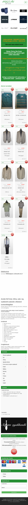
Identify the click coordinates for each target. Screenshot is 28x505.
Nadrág (3, 235)
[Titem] (23, 28)
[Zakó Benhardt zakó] (7, 137)
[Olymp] (14, 28)
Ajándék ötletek (6, 362)
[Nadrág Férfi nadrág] (7, 246)
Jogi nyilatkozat (21, 499)
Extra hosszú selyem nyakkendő (10, 364)
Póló (3, 89)
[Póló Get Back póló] (7, 101)
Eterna (4, 474)
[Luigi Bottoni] (4, 28)
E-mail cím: (4, 483)
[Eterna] (4, 19)
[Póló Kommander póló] (7, 210)
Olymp (4, 476)
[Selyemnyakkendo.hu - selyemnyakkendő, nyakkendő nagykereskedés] (14, 425)
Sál (3, 378)
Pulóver (4, 376)
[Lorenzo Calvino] (23, 19)
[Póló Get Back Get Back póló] (21, 101)
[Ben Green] (14, 10)
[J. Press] (14, 19)
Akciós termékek (6, 86)
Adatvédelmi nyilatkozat (7, 500)
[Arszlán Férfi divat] (8, 2)
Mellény (4, 369)
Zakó (3, 126)
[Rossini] (4, 10)
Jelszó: (3, 487)
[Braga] (23, 10)
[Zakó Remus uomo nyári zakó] (7, 173)
